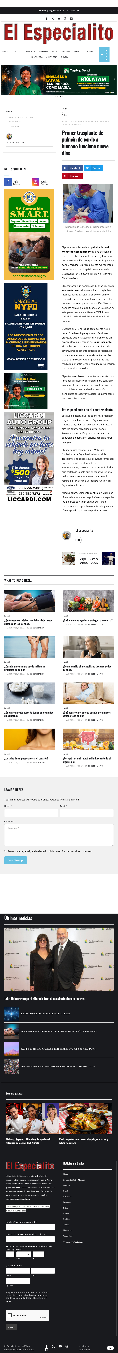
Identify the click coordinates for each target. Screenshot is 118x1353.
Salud (64, 115)
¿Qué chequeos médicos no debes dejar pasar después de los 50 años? (28, 621)
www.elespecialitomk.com (19, 1199)
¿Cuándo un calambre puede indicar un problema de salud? (24, 668)
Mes (18, 1258)
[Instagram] (65, 18)
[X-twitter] (53, 18)
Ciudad (8, 1275)
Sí (10, 1301)
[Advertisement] (59, 890)
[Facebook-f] (46, 18)
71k (15, 181)
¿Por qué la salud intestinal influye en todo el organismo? (87, 760)
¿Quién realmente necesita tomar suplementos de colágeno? (28, 714)
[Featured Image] (29, 601)
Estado (33, 1275)
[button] (3, 79)
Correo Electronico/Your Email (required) (25, 1234)
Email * (63, 806)
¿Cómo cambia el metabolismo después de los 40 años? (87, 668)
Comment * (9, 821)
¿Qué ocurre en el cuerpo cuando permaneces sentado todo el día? (87, 714)
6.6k (43, 181)
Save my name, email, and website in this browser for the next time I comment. (50, 851)
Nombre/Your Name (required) (20, 1222)
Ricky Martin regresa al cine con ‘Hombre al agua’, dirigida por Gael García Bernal (83, 1141)
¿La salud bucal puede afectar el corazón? (26, 758)
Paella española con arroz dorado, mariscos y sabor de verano (30, 1141)
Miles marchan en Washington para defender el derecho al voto (57, 1067)
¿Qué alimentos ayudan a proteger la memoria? (88, 620)
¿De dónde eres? (14, 1265)
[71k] (8, 182)
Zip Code (9, 1285)
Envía (11, 1327)
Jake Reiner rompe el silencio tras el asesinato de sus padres (44, 998)
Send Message (15, 860)
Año (34, 1258)
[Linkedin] (71, 18)
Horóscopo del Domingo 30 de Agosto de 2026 (45, 1014)
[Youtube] (59, 18)
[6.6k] (35, 182)
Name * (8, 806)
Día (7, 1258)
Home (64, 108)
